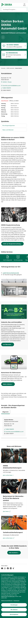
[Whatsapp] (5, 568)
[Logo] (7, 5)
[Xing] (13, 568)
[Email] (2, 568)
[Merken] (3, 37)
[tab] (5, 412)
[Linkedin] (10, 568)
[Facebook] (8, 568)
